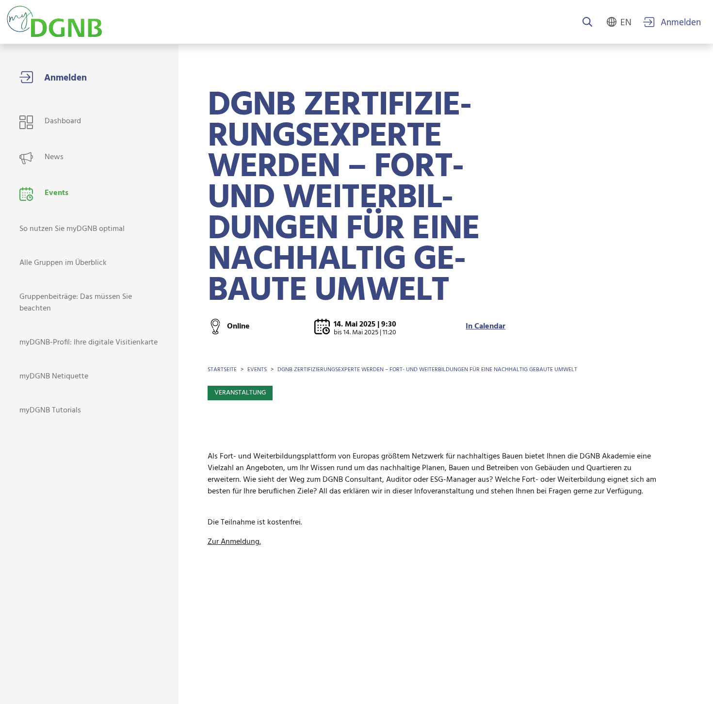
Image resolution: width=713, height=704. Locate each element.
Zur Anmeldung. (234, 542)
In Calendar (485, 326)
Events (257, 370)
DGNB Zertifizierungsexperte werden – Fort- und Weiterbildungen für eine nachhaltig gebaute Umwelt (427, 370)
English (626, 22)
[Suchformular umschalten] (587, 22)
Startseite (222, 370)
